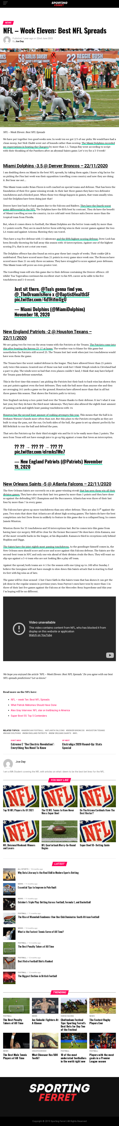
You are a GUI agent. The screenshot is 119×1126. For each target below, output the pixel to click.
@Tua (46, 288)
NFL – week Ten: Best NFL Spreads (30, 699)
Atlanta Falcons (55, 731)
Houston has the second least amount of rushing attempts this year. (41, 415)
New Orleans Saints (60, 733)
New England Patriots (35, 733)
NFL (75, 733)
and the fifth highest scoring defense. (77, 238)
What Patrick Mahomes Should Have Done (34, 705)
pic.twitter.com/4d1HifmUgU (40, 299)
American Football (33, 731)
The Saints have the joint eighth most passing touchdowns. (36, 546)
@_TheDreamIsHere (32, 294)
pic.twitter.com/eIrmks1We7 (39, 451)
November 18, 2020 (32, 314)
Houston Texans (96, 731)
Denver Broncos (75, 731)
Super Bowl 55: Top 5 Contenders (29, 715)
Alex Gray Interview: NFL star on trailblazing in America (40, 710)
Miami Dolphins (12, 733)
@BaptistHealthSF (72, 294)
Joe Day (19, 41)
